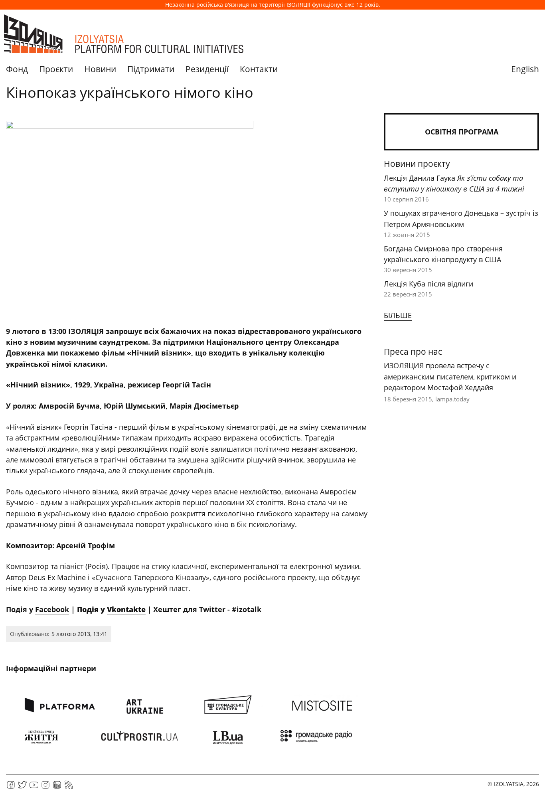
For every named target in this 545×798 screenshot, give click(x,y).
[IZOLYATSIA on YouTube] (34, 787)
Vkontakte (126, 609)
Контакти (259, 69)
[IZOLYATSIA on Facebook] (11, 787)
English (525, 69)
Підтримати (150, 69)
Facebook (52, 609)
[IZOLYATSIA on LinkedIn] (57, 787)
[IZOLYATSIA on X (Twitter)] (22, 787)
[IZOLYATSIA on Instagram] (45, 787)
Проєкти (56, 69)
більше (398, 315)
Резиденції (207, 69)
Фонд (17, 69)
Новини (100, 69)
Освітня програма (461, 131)
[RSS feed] (68, 787)
